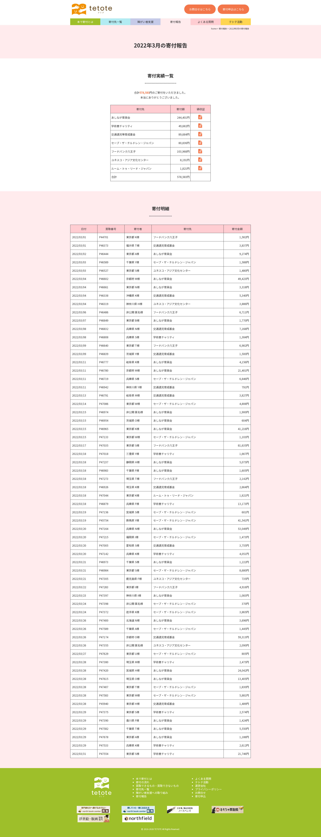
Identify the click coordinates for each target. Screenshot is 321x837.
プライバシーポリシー (208, 789)
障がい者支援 (145, 22)
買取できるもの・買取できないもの (157, 786)
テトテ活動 (235, 22)
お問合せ (200, 793)
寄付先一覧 (115, 22)
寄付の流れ (142, 782)
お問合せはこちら (200, 9)
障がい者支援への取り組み (152, 793)
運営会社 (200, 786)
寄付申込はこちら (233, 9)
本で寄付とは (85, 22)
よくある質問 (206, 22)
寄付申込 (200, 796)
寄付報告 (175, 22)
